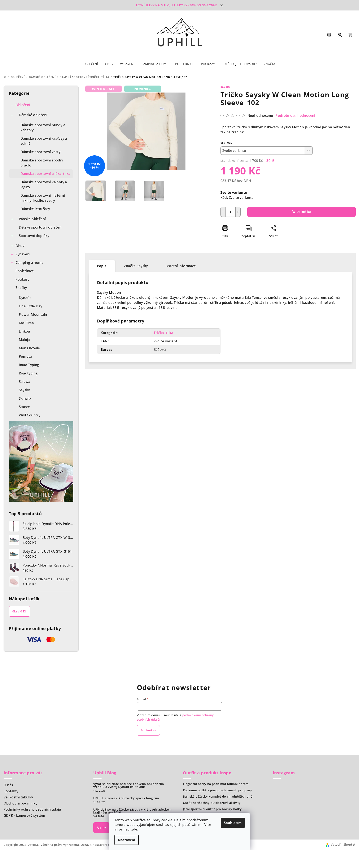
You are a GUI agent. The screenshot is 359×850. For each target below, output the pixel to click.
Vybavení (23, 254)
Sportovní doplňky (34, 235)
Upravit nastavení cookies (100, 845)
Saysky (225, 87)
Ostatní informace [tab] (181, 266)
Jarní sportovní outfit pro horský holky (212, 809)
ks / (19, 611)
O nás (8, 785)
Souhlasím (233, 822)
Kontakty (11, 791)
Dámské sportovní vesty (41, 151)
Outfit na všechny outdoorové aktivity (212, 802)
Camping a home (30, 262)
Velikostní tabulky (18, 797)
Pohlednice (25, 271)
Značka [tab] (136, 266)
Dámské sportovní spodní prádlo (42, 163)
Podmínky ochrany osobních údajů (32, 809)
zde (134, 829)
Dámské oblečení (33, 115)
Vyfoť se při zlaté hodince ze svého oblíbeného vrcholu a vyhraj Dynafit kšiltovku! (128, 785)
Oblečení (23, 105)
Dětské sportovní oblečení (40, 227)
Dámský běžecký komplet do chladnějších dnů (218, 796)
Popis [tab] (101, 266)
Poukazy (23, 279)
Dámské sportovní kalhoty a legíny (44, 184)
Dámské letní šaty (35, 209)
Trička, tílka (163, 332)
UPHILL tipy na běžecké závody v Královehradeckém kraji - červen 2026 (132, 811)
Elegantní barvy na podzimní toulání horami (216, 783)
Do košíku (304, 212)
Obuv (20, 245)
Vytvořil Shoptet (343, 844)
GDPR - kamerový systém (24, 815)
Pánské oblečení (32, 219)
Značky (21, 287)
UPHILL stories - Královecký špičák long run (126, 798)
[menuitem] (90, 64)
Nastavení (126, 840)
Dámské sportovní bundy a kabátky (43, 127)
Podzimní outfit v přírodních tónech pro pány (217, 790)
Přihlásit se (148, 730)
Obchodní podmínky (21, 803)
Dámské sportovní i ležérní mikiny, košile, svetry (43, 198)
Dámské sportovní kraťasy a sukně (44, 141)
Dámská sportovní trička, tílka (45, 173)
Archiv (101, 827)
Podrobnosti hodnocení (295, 115)
